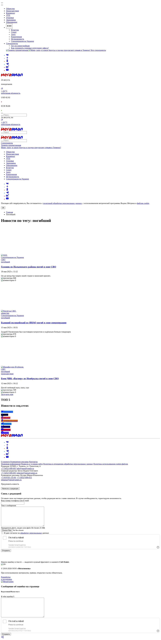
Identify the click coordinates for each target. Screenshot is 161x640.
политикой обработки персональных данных (62, 203)
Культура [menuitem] (15, 30)
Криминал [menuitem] (10, 13)
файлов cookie (143, 203)
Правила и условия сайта (32, 464)
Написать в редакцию (10, 489)
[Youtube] (7, 70)
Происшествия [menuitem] (12, 11)
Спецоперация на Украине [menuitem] (22, 41)
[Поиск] (2, 113)
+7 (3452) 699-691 (8, 468)
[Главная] (12, 76)
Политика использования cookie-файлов (110, 464)
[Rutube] (7, 67)
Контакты (33, 462)
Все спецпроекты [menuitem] (98, 50)
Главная (9, 212)
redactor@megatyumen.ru (27, 473)
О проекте (5, 462)
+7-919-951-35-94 (8, 477)
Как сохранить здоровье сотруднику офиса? (30, 48)
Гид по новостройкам (20, 46)
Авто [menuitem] (13, 34)
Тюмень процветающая (11, 145)
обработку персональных (31, 533)
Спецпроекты (7, 143)
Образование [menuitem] (11, 22)
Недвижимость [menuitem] (17, 39)
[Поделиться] (2, 638)
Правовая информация (11, 464)
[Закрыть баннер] (2, 2)
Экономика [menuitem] (11, 20)
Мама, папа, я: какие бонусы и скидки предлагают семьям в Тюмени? (31, 147)
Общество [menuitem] (10, 9)
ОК (3, 208)
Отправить (6, 551)
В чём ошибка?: (7, 596)
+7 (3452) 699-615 (24, 477)
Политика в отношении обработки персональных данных (68, 464)
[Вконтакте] (7, 55)
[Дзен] (7, 58)
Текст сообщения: (8, 505)
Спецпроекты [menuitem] (12, 43)
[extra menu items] (9, 26)
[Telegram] (7, 64)
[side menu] (2, 127)
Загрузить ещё (7, 394)
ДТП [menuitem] (8, 15)
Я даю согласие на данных (26, 533)
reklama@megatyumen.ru (11, 480)
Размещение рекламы (19, 462)
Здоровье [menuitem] (10, 18)
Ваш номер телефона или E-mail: (15, 501)
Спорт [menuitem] (13, 32)
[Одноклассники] (7, 61)
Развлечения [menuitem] (16, 37)
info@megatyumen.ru (25, 468)
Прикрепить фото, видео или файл (23, 528)
